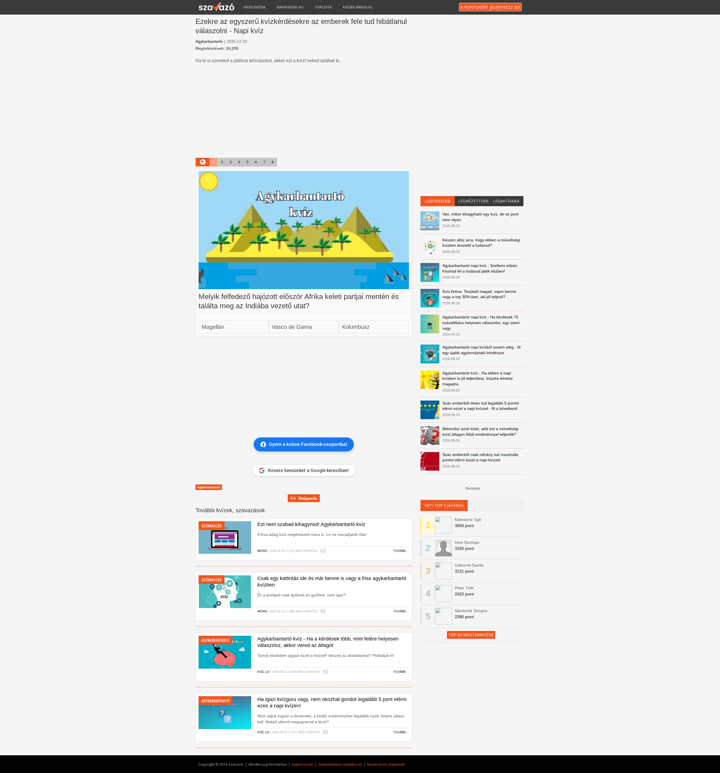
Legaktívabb (506, 201)
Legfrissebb (438, 201)
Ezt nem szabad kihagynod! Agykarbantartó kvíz (311, 524)
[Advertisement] (303, 111)
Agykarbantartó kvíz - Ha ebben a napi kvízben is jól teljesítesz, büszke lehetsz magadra (477, 378)
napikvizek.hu (290, 7)
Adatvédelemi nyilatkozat (340, 764)
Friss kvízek (254, 7)
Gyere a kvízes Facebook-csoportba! (308, 444)
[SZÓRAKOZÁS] (225, 537)
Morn (262, 550)
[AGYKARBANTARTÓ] (225, 652)
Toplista (323, 7)
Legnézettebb (473, 201)
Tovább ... (401, 550)
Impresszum (302, 764)
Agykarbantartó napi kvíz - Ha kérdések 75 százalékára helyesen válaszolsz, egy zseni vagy (480, 322)
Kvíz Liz (263, 671)
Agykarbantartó (209, 41)
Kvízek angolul (358, 7)
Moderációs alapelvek (386, 764)
